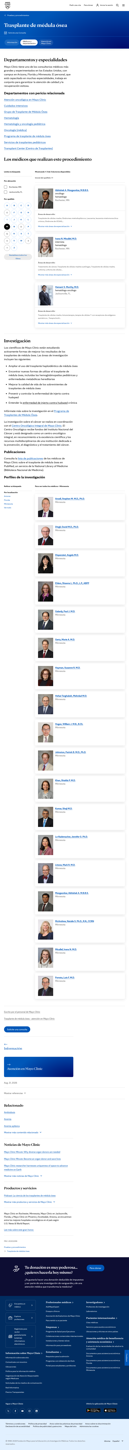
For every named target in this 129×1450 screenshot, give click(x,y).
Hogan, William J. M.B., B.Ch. (69, 724)
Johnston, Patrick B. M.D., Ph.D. (70, 752)
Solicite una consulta (17, 1029)
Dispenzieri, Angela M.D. (67, 555)
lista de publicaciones (30, 458)
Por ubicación (10, 181)
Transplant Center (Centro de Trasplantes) (28, 148)
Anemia (7, 1119)
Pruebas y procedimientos (18, 15)
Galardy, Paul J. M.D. (65, 611)
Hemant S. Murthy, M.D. (67, 287)
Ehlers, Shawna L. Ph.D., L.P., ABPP (72, 583)
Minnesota (8, 504)
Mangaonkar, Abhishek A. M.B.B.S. (72, 893)
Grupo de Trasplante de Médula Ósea (25, 111)
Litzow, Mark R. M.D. (65, 864)
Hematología (11, 117)
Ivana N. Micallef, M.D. (66, 238)
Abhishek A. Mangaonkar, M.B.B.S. (72, 190)
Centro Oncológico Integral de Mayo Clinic (37, 425)
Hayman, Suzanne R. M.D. (67, 667)
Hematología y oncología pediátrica (24, 123)
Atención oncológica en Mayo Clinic (25, 99)
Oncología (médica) (15, 130)
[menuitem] (12, 42)
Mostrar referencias (13, 1093)
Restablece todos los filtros (18, 257)
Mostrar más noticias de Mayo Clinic (21, 1175)
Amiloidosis (9, 1112)
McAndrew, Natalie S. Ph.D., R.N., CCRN (74, 921)
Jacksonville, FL (15, 192)
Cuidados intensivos (16, 105)
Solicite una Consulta (17, 33)
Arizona (7, 496)
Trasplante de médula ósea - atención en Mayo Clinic (29, 1018)
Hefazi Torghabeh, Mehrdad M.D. (71, 695)
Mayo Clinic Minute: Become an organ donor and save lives (32, 1158)
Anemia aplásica (12, 1126)
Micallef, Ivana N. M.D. (66, 949)
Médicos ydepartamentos (29, 42)
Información (12, 42)
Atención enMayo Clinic (46, 42)
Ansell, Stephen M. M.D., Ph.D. (70, 498)
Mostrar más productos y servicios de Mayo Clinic (28, 1202)
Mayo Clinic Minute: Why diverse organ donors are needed (32, 1151)
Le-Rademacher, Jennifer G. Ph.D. (71, 836)
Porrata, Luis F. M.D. (65, 977)
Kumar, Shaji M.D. (63, 808)
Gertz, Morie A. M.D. (65, 639)
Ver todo (7, 507)
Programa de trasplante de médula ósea (27, 136)
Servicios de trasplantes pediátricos (25, 142)
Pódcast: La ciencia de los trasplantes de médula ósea (30, 1195)
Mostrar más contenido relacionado (21, 1132)
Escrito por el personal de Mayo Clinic (22, 1011)
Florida (7, 500)
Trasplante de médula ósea (35, 25)
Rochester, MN (15, 187)
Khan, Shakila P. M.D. (65, 780)
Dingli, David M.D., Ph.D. (67, 526)
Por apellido (9, 199)
